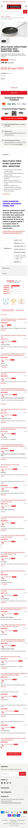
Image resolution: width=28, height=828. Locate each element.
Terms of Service (14, 822)
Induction (7, 16)
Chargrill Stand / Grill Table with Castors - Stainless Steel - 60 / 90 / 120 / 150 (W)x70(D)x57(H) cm (14, 390)
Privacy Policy (5, 820)
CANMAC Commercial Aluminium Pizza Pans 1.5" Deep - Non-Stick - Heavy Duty (13, 625)
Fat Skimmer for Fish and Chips (11, 464)
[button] (7, 285)
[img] (14, 281)
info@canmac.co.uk (16, 803)
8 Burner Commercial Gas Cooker (12, 656)
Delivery (4, 273)
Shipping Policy (21, 820)
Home (2, 16)
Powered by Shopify (14, 825)
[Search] (25, 11)
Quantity (3, 78)
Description (6, 154)
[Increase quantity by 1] (14, 82)
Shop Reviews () (20, 310)
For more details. (18, 144)
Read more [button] (3, 330)
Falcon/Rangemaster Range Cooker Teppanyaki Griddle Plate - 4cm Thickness (14, 428)
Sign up (22, 774)
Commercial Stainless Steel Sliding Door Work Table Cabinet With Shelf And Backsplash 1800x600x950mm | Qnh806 (14, 609)
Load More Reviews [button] (14, 754)
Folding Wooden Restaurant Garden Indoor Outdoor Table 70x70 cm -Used (13, 553)
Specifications (6, 268)
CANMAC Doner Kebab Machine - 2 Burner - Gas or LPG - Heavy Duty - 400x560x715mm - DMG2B (13, 355)
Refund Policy (13, 820)
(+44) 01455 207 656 (6, 803)
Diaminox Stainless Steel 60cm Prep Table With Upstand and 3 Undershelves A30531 (14, 674)
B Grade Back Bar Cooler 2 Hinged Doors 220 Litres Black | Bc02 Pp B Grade (13, 319)
